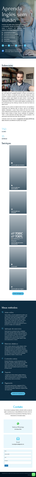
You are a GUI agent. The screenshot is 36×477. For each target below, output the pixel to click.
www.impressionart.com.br (28, 473)
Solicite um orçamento (17, 394)
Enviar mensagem (17, 293)
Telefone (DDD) (7, 454)
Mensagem (6, 460)
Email (5, 457)
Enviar (6, 465)
